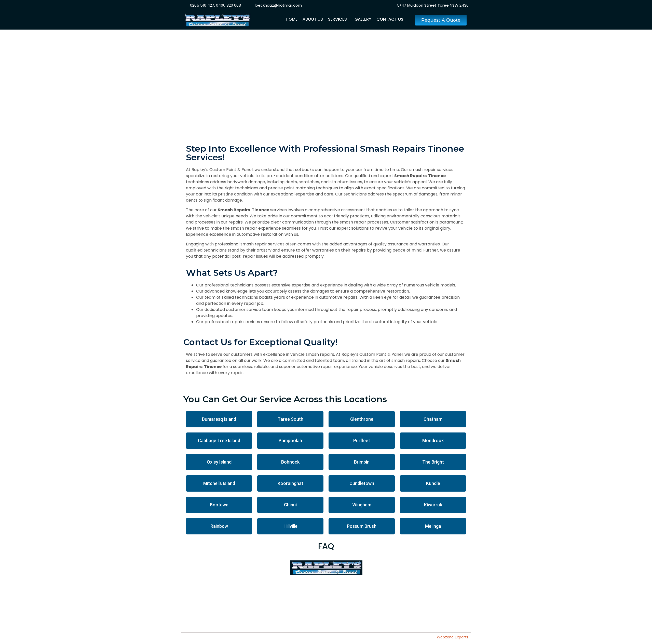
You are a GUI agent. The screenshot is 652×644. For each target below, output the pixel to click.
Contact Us (389, 19)
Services (337, 19)
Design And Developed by (429, 636)
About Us (313, 19)
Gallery (363, 19)
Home (291, 19)
